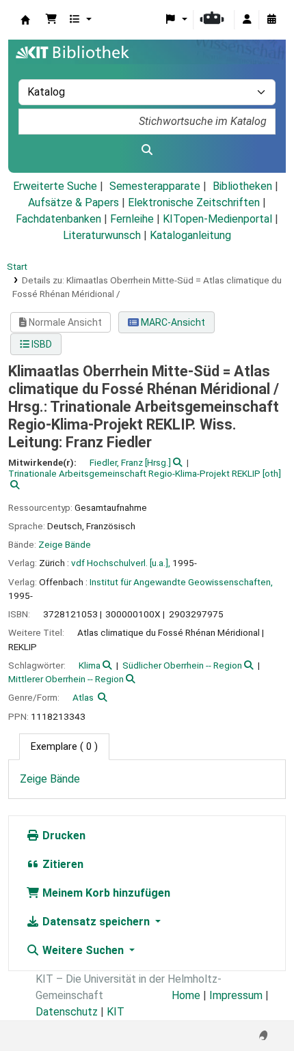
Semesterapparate (154, 186)
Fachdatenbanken (58, 218)
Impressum (236, 995)
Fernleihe (132, 218)
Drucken (62, 835)
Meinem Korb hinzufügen (105, 892)
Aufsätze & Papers (73, 202)
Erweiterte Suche (55, 186)
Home (186, 995)
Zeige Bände (64, 544)
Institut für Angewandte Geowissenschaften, (181, 581)
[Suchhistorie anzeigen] (271, 20)
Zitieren (61, 864)
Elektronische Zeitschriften (194, 202)
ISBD (40, 344)
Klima (90, 665)
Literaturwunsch (102, 235)
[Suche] (147, 150)
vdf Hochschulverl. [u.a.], (120, 562)
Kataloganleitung (190, 235)
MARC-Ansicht (172, 322)
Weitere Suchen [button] (83, 950)
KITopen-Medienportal (217, 218)
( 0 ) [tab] (64, 747)
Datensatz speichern (96, 921)
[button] (51, 20)
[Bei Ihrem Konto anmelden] (246, 20)
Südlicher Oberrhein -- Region (182, 665)
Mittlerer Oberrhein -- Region (66, 678)
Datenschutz (67, 1011)
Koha (25, 20)
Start (17, 266)
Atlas (83, 697)
